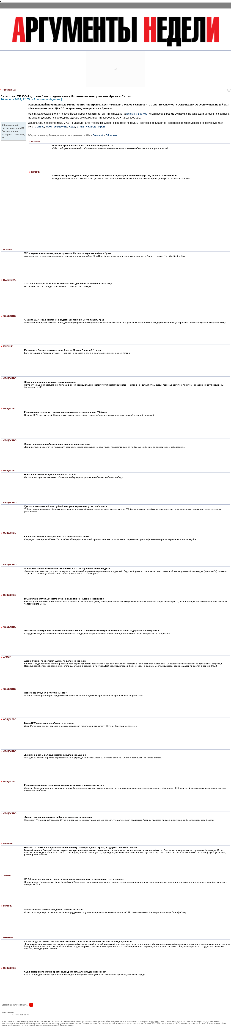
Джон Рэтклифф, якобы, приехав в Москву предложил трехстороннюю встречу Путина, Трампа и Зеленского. (80, 726)
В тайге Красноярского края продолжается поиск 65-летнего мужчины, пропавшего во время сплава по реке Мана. (84, 695)
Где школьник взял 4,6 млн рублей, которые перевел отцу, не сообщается (65, 506)
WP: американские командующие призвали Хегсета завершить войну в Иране (67, 253)
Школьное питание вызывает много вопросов (50, 382)
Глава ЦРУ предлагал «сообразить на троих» (49, 723)
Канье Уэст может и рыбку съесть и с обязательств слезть (57, 536)
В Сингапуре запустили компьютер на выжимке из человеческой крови (64, 598)
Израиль (91, 126)
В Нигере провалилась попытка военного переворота (82, 145)
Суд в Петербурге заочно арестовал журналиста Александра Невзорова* (65, 971)
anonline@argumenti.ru (12, 1019)
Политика (9, 90)
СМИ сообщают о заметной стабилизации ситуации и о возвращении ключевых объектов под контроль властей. (110, 148)
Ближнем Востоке (136, 113)
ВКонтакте (111, 135)
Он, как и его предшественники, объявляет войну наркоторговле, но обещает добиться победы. (74, 477)
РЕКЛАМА (7, 1015)
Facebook (98, 135)
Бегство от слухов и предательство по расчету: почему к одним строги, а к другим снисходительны (80, 847)
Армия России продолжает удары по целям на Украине (55, 661)
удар (72, 126)
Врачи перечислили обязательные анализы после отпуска (57, 444)
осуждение (60, 126)
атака (80, 126)
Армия (7, 657)
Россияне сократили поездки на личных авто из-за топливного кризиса (64, 785)
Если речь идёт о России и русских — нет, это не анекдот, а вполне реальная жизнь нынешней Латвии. (77, 353)
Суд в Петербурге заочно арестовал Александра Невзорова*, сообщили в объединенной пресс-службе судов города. (85, 974)
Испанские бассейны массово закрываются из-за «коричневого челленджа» (67, 568)
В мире (35, 142)
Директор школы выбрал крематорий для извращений (55, 755)
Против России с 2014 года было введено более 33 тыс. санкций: (58, 286)
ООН (49, 126)
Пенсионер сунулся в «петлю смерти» (45, 692)
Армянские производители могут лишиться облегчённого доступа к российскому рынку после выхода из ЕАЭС (115, 175)
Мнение (8, 346)
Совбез (39, 126)
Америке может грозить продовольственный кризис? (54, 909)
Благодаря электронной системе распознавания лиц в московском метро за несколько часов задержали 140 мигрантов (91, 630)
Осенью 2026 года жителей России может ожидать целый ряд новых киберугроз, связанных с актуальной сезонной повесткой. (89, 415)
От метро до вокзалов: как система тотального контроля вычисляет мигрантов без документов (78, 941)
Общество (9, 316)
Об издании (7, 1017)
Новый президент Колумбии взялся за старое (50, 474)
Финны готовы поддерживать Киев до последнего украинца (58, 817)
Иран (101, 126)
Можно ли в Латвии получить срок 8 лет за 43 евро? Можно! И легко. (63, 350)
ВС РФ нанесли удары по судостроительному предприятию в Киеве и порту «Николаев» (74, 879)
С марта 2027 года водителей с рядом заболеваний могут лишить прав (64, 319)
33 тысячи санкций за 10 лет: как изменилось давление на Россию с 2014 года (68, 283)
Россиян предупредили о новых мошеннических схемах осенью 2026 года (65, 412)
